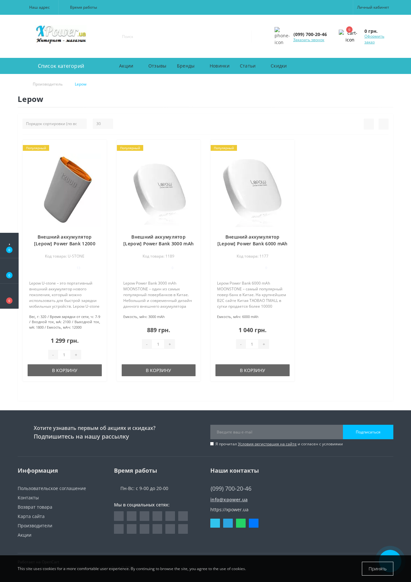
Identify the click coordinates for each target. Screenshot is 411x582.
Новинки (220, 66)
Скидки (279, 66)
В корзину (64, 370)
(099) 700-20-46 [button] (231, 488)
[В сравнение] (99, 157)
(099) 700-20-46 (227, 479)
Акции (126, 66)
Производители (35, 526)
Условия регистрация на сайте (267, 444)
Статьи (248, 66)
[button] (38, 7)
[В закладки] (99, 148)
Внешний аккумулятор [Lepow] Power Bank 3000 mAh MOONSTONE (158, 243)
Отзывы (157, 66)
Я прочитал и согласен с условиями (279, 444)
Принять (378, 569)
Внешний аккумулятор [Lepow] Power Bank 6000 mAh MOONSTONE (252, 243)
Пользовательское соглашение (52, 488)
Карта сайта (31, 516)
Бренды (186, 66)
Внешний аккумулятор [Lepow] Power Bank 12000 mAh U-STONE (64, 243)
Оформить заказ (374, 39)
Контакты (28, 498)
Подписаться (368, 432)
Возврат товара (35, 507)
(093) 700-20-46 (227, 494)
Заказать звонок (308, 39)
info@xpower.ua (229, 499)
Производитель (48, 84)
